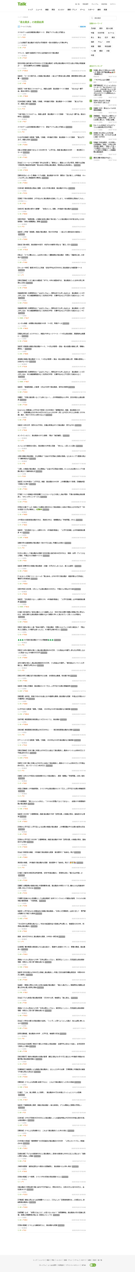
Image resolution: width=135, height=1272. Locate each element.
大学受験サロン (22, 201)
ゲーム (82, 10)
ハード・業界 (22, 35)
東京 (113, 37)
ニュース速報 (22, 106)
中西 (92, 55)
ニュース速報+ (22, 68)
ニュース (39, 10)
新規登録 (104, 4)
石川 (106, 37)
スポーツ (91, 10)
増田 (99, 46)
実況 (53, 10)
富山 (99, 37)
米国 (92, 46)
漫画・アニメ (72, 10)
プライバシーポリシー (73, 1265)
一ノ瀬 (93, 51)
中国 (92, 33)
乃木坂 (93, 28)
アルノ (100, 42)
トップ (30, 10)
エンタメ (61, 10)
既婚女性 (96, 76)
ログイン (113, 4)
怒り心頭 (109, 28)
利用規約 (61, 1265)
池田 (92, 42)
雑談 (47, 10)
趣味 (99, 10)
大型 (108, 51)
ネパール (111, 33)
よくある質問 (52, 1265)
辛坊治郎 (108, 46)
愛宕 (101, 51)
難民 (95, 82)
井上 (92, 37)
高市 (101, 28)
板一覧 (77, 4)
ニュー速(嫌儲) (22, 45)
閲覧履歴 (85, 4)
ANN (108, 42)
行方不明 (101, 33)
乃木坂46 (21, 272)
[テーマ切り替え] (93, 1265)
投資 (105, 10)
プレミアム (94, 4)
